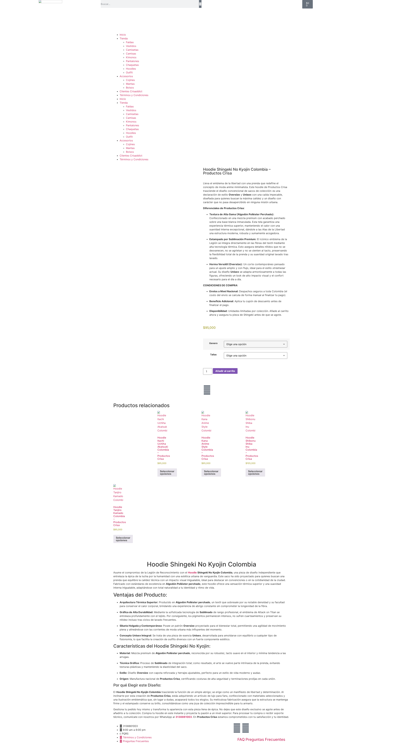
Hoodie (192, 572)
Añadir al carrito (225, 371)
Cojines (130, 80)
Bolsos (130, 87)
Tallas (213, 354)
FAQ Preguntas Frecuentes (261, 739)
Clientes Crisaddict (131, 91)
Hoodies (131, 68)
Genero (213, 343)
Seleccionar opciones (167, 472)
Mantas (130, 83)
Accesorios (126, 76)
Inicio (123, 34)
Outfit (129, 72)
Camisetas (132, 49)
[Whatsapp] (246, 728)
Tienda (124, 38)
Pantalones (132, 61)
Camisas (131, 53)
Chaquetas (132, 64)
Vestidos (131, 46)
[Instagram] (207, 390)
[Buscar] (200, 4)
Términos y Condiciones (134, 95)
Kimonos (131, 57)
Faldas (130, 42)
